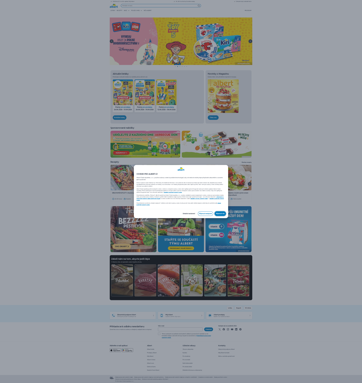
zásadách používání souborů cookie (173, 192)
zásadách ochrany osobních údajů (199, 198)
